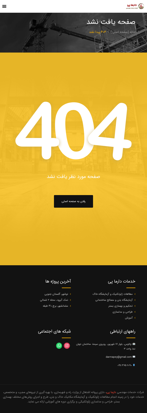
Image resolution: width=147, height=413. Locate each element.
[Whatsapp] (59, 346)
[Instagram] (67, 346)
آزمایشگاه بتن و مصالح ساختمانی (114, 300)
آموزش (129, 318)
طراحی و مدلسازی (123, 312)
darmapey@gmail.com (119, 357)
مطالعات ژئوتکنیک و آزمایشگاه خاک (113, 294)
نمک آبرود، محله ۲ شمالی (54, 300)
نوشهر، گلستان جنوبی (56, 294)
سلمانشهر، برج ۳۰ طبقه (55, 306)
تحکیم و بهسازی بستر (120, 306)
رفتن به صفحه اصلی (73, 201)
